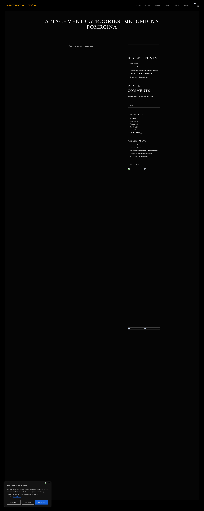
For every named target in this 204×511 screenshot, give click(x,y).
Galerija (157, 5)
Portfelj (147, 5)
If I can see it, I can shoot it (139, 77)
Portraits (132, 124)
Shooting (133, 127)
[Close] (47, 483)
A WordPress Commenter (136, 96)
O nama (176, 5)
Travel (132, 130)
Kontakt (186, 5)
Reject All (28, 502)
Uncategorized (135, 133)
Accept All (41, 502)
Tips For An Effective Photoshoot (141, 74)
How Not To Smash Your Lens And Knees (144, 70)
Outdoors (133, 121)
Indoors (132, 118)
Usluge (166, 5)
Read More (17, 497)
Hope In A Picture (135, 67)
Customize (14, 502)
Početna (138, 5)
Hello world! (134, 63)
